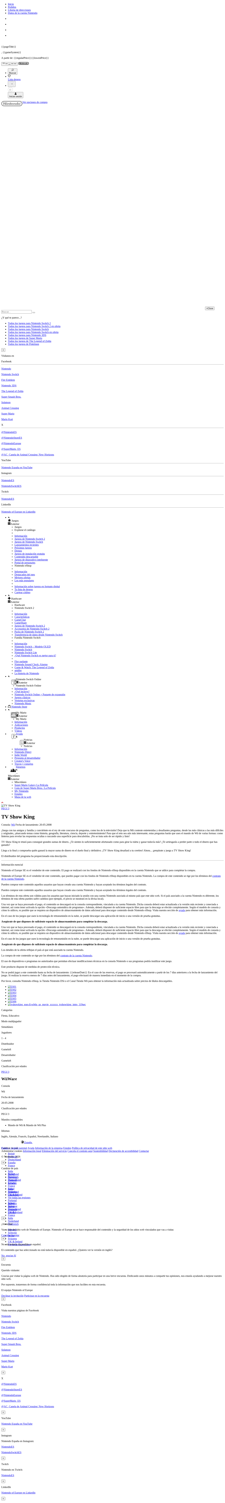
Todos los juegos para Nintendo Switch (28, 329)
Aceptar (15, 1235)
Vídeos (18, 730)
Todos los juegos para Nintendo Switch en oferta (33, 332)
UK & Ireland (15, 1241)
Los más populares (24, 580)
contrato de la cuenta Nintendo (76, 955)
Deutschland (14, 1159)
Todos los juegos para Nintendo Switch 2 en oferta (34, 326)
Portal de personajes (24, 562)
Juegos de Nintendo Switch (28, 541)
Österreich (13, 1224)
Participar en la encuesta (36, 1295)
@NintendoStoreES (11, 437)
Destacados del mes (24, 574)
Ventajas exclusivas (24, 700)
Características (21, 616)
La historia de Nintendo (26, 673)
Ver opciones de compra (34, 102)
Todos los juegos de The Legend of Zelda (29, 341)
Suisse (11, 1206)
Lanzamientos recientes (26, 544)
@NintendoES (9, 432)
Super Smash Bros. (11, 396)
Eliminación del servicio (54, 1151)
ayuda (182, 910)
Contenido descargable (26, 556)
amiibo (18, 670)
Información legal (32, 1151)
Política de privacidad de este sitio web (92, 1148)
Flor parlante (21, 661)
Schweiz (12, 1232)
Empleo (18, 794)
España (11, 1162)
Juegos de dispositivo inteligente (31, 559)
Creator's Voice (22, 761)
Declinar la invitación (12, 1295)
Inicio (11, 4)
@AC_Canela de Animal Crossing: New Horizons (27, 454)
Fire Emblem (8, 380)
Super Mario (7, 413)
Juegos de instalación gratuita (29, 553)
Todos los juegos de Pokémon (23, 344)
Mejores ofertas (22, 577)
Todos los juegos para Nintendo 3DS (27, 335)
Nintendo (6, 368)
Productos (19, 727)
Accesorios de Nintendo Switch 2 (31, 628)
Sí (15, 1255)
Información (20, 535)
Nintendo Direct (22, 752)
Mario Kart (7, 419)
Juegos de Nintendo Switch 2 (29, 538)
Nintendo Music (22, 703)
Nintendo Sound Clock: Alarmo (31, 664)
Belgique (12, 1177)
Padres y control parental (14, 1148)
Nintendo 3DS (8, 385)
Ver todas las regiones (19, 1197)
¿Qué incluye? (21, 691)
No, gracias (7, 1255)
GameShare (20, 622)
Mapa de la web (22, 797)
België (11, 1153)
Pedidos (12, 7)
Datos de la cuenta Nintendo (22, 13)
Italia (10, 1171)
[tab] (112, 1142)
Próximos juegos (23, 547)
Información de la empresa (49, 1148)
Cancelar (6, 1235)
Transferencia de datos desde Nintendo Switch (38, 634)
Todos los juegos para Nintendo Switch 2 (29, 323)
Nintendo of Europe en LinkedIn (18, 511)
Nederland (13, 1221)
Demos (18, 550)
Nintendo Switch (10, 374)
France (11, 1165)
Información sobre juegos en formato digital (37, 586)
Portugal (12, 1200)
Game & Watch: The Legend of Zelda (34, 667)
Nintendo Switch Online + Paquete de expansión (39, 694)
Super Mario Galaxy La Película (31, 785)
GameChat (20, 619)
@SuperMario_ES (11, 449)
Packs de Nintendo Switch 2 (29, 631)
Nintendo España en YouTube (16, 467)
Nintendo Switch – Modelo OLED (32, 646)
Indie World (20, 755)
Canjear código (22, 592)
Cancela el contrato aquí (80, 1151)
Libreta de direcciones (19, 10)
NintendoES (7, 480)
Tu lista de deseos (23, 589)
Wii (13, 824)
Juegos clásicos (22, 697)
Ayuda (31, 1148)
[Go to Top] (112, 802)
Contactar (144, 1151)
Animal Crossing (10, 408)
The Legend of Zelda (12, 391)
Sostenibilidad (100, 1151)
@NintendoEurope (11, 443)
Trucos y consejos (23, 763)
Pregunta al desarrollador (27, 758)
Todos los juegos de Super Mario (25, 338)
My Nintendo (21, 791)
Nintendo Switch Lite (25, 652)
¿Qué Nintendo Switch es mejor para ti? (35, 655)
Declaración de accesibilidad (123, 1151)
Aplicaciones (21, 724)
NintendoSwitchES (11, 486)
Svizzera (12, 1238)
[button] (116, 520)
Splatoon (6, 402)
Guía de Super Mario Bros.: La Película (35, 788)
